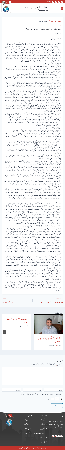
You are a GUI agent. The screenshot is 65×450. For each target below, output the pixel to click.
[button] (62, 8)
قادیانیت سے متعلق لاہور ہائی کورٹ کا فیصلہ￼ (17, 320)
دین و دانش (59, 25)
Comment (59, 366)
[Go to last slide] (60, 332)
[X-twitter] (59, 2)
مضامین (55, 25)
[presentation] (48, 324)
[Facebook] (62, 2)
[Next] (4, 332)
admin (57, 345)
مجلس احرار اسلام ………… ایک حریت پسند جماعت (51, 300)
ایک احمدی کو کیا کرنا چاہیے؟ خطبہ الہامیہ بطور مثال (49, 339)
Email (39, 390)
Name (60, 390)
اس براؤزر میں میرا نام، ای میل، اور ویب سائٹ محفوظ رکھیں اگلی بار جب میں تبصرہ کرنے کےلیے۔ (41, 394)
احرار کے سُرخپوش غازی (7, 300)
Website (17, 390)
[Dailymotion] (56, 2)
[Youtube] (53, 2)
